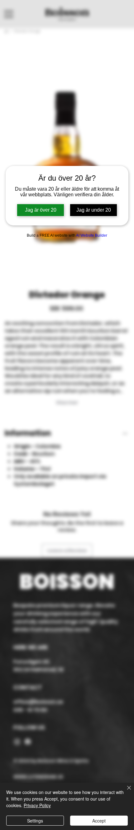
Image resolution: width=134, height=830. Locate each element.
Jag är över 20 (40, 210)
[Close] (125, 791)
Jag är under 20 (93, 210)
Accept (99, 820)
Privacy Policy (37, 805)
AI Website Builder (91, 235)
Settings (35, 820)
